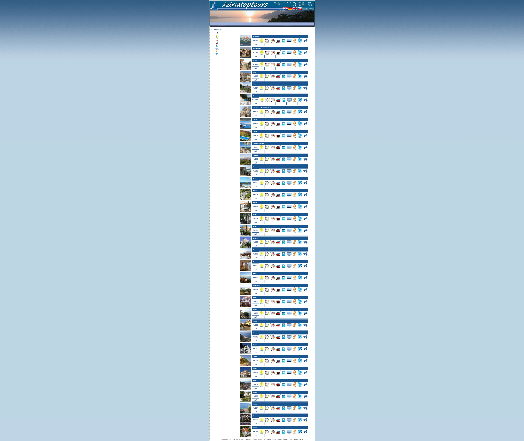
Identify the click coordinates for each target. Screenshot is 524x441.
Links (301, 439)
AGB (291, 439)
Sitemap (296, 439)
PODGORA (216, 29)
